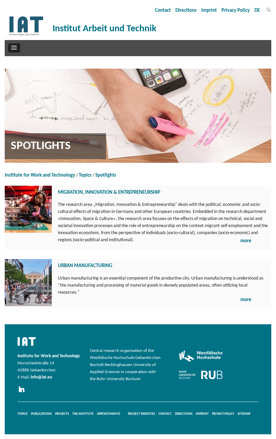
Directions (186, 10)
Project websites (141, 414)
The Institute (83, 414)
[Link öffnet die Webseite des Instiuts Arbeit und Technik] (27, 346)
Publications (41, 414)
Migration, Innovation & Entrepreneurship (109, 192)
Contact (163, 10)
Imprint (209, 10)
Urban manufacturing (85, 265)
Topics (85, 175)
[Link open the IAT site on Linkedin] (24, 393)
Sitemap (244, 414)
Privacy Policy (235, 10)
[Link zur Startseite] (26, 35)
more (245, 241)
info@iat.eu (41, 377)
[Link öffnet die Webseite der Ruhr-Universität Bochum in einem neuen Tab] (200, 379)
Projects (62, 414)
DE (257, 10)
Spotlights (105, 175)
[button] (14, 47)
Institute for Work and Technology (40, 175)
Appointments (108, 414)
